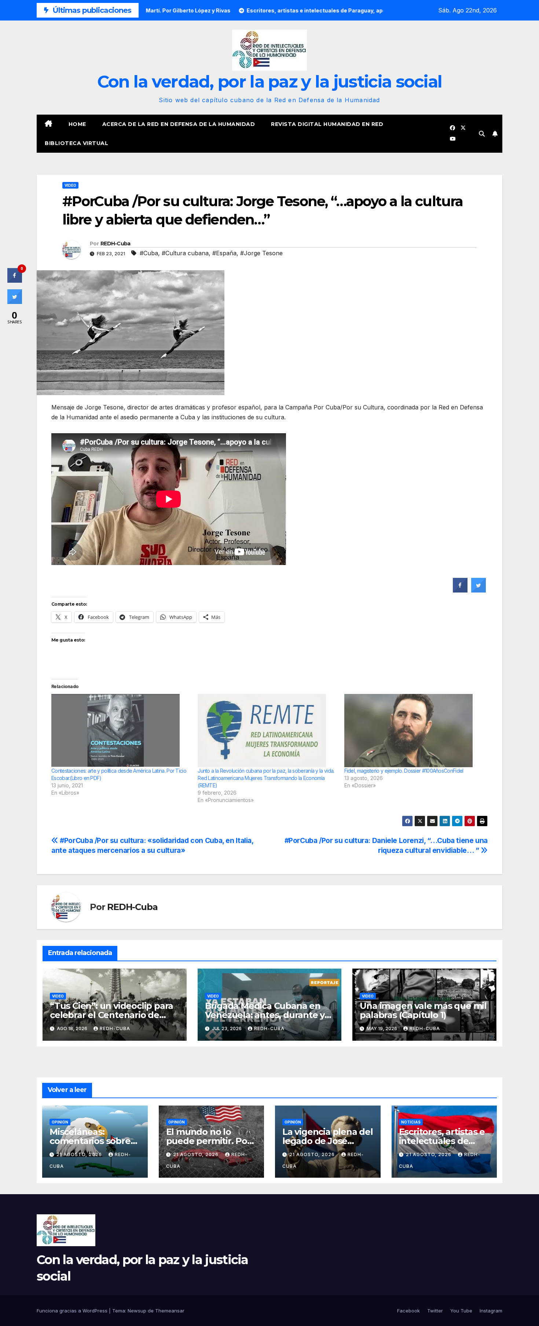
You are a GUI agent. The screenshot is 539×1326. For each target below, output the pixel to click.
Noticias (411, 1122)
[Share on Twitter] (478, 590)
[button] (482, 133)
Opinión (60, 1122)
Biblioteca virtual (76, 143)
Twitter (435, 1311)
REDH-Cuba (115, 243)
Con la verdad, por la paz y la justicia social (269, 81)
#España (224, 253)
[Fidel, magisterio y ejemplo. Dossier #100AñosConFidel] (413, 730)
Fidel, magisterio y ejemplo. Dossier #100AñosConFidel (403, 771)
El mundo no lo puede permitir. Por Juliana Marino (208, 1140)
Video (70, 185)
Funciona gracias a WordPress (73, 1311)
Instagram (491, 1311)
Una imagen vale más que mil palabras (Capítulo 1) (423, 1010)
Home (77, 124)
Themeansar (169, 1311)
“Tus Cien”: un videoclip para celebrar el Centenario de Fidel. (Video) (111, 1014)
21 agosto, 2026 (79, 1154)
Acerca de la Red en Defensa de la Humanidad (178, 124)
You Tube (461, 1311)
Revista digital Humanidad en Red (327, 124)
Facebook (408, 1311)
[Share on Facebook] (460, 590)
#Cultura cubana (185, 253)
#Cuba (149, 253)
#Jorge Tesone (261, 253)
